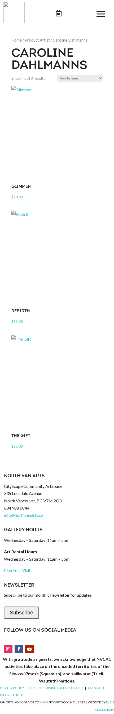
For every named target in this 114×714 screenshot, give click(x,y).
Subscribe (21, 612)
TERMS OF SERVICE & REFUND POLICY (55, 688)
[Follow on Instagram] (8, 649)
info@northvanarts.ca (23, 514)
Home (16, 40)
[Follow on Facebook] (19, 649)
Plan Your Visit (17, 570)
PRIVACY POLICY (12, 688)
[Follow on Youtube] (29, 649)
